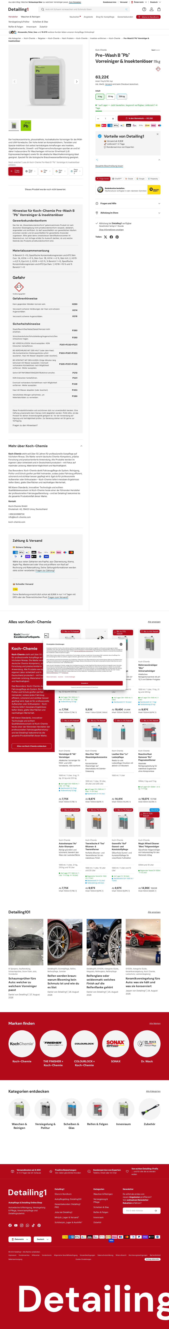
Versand (123, 2)
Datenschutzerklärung (105, 1255)
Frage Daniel (104, 179)
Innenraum (31, 26)
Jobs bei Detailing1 (63, 1212)
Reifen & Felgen (15, 26)
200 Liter (99, 784)
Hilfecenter (36, 1255)
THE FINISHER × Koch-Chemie (53, 1063)
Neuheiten (74, 17)
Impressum (12, 1255)
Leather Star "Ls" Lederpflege (120, 755)
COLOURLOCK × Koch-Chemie (84, 1063)
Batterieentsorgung (15, 1259)
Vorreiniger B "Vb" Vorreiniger (67, 755)
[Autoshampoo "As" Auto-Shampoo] (70, 822)
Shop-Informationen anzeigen (111, 230)
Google (141, 179)
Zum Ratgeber (75, 2)
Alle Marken (155, 1023)
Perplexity (154, 179)
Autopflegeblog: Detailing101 (68, 1199)
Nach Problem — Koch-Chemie (75, 38)
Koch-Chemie (29, 38)
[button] (159, 9)
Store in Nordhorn (63, 1194)
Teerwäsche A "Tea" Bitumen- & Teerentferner (95, 846)
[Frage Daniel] (144, 9)
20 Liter (88, 784)
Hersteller (13, 16)
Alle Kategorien (153, 1091)
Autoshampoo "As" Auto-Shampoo (68, 845)
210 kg (61, 867)
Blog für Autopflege (105, 17)
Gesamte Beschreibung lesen (109, 166)
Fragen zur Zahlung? (45, 570)
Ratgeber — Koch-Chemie (48, 38)
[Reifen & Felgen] (97, 1109)
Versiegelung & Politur (18, 21)
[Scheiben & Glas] (71, 1109)
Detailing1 (17, 1252)
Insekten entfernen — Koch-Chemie (105, 38)
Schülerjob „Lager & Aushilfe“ (68, 1222)
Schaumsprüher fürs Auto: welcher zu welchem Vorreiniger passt (22, 984)
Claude (130, 179)
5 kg (74, 775)
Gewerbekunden (125, 17)
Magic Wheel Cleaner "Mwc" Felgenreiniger (148, 845)
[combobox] (84, 9)
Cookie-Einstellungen (83, 1259)
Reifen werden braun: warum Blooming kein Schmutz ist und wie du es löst (63, 981)
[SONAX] (115, 1043)
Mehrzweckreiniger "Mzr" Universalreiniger (147, 668)
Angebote (88, 17)
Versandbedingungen (87, 1255)
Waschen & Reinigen (30, 16)
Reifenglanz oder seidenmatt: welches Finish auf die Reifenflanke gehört (101, 981)
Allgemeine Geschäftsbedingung (66, 1255)
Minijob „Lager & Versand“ (67, 1217)
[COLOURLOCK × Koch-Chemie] (84, 1043)
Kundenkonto (47, 1255)
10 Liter (102, 781)
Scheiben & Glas (40, 21)
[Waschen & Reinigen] (19, 1109)
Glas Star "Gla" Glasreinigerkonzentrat (96, 757)
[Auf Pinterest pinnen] (117, 237)
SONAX (116, 1061)
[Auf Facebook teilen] (111, 237)
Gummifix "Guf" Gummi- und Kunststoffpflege (120, 846)
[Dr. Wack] (147, 1043)
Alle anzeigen (154, 622)
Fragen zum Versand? (58, 597)
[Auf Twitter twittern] (105, 237)
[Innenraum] (123, 1109)
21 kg (75, 865)
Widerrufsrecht (121, 1255)
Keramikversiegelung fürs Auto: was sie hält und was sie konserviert (143, 982)
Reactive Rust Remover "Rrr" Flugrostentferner (147, 757)
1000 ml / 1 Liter (144, 689)
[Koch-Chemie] (31, 636)
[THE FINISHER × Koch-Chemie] (53, 1043)
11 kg (154, 689)
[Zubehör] (150, 1109)
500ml (140, 781)
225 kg (73, 692)
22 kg (64, 692)
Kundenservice (109, 2)
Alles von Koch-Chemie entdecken (31, 746)
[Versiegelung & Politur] (45, 1109)
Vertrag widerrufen (152, 1259)
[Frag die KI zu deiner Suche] (126, 9)
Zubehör (44, 26)
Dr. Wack (147, 1061)
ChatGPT (118, 179)
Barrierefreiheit (155, 1255)
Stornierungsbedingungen (138, 1255)
